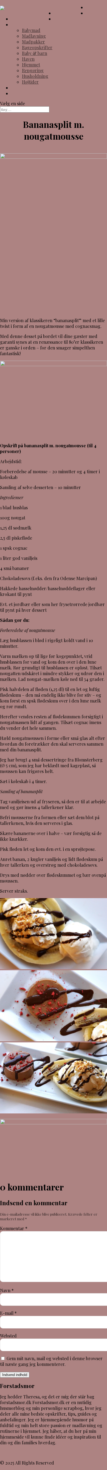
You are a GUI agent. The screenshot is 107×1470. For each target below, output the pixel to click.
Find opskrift (24, 93)
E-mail (8, 1313)
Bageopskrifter (37, 47)
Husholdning (35, 76)
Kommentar (13, 1228)
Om (14, 87)
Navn (7, 1290)
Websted (8, 1336)
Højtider (30, 82)
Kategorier (22, 24)
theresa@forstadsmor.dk (25, 1453)
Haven (28, 59)
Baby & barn (34, 53)
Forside (18, 19)
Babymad (31, 30)
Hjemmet (31, 64)
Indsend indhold (14, 1375)
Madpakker (33, 42)
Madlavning (34, 36)
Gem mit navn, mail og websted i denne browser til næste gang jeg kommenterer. (51, 1361)
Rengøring (33, 70)
